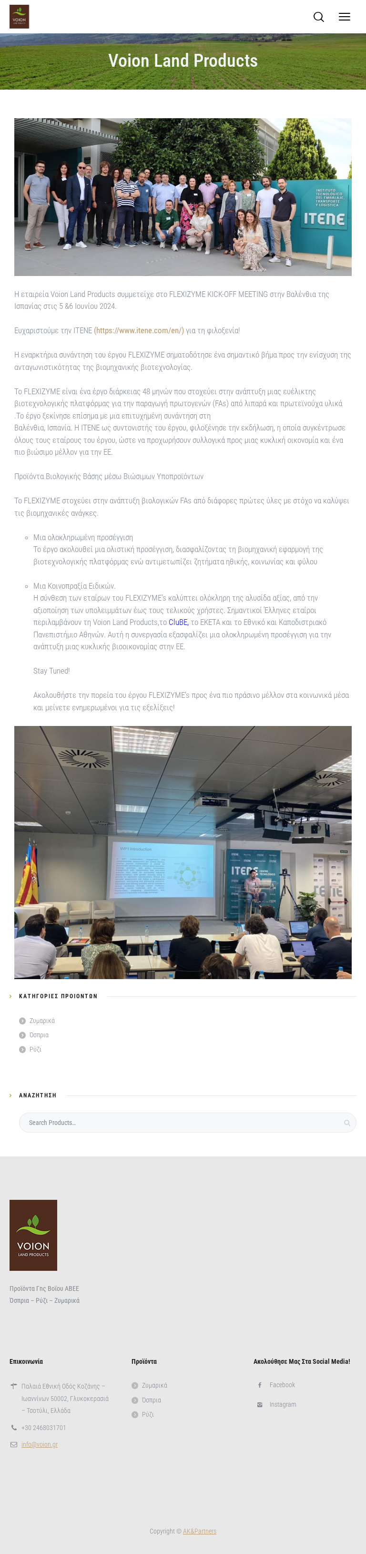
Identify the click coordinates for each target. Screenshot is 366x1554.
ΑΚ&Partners (199, 1531)
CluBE (178, 622)
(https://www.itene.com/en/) (139, 330)
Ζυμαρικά (42, 1020)
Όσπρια (39, 1035)
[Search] (319, 17)
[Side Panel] (344, 17)
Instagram (283, 1404)
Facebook (282, 1385)
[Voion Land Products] (19, 17)
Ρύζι (35, 1049)
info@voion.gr (39, 1444)
